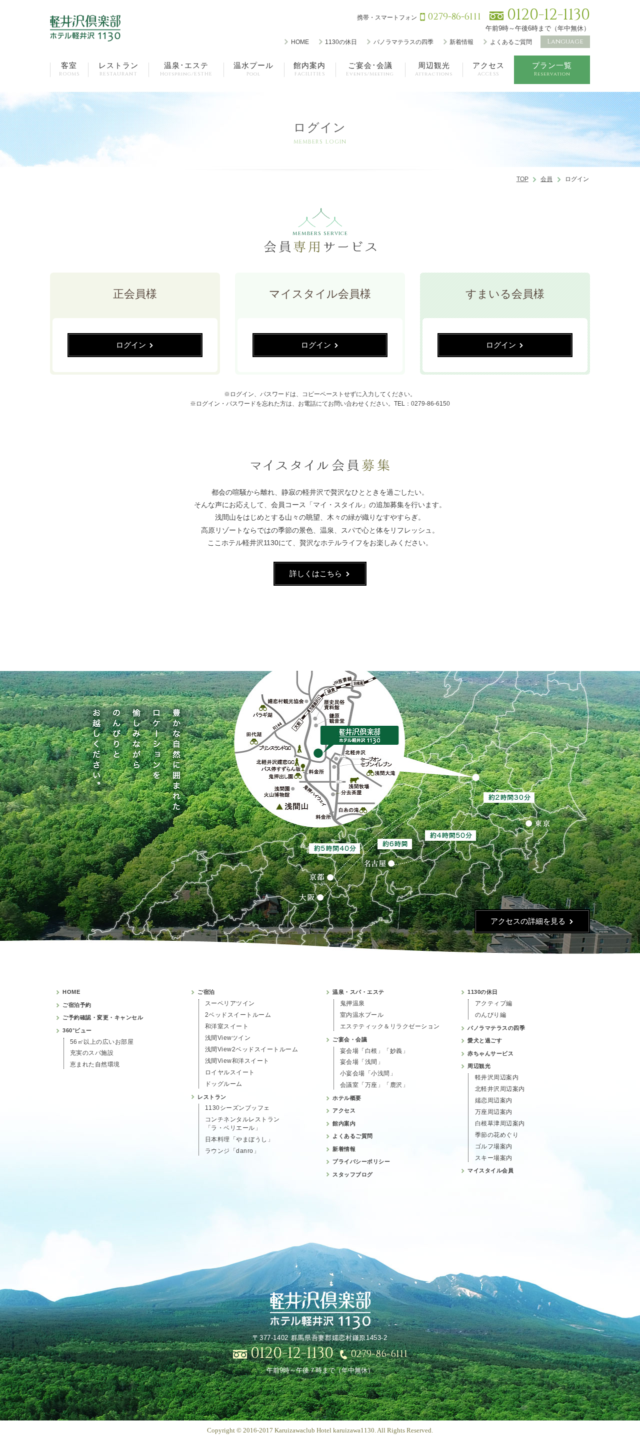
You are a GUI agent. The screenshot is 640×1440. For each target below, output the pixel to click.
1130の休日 (341, 42)
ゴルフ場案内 (493, 1146)
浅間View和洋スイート (237, 1060)
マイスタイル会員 (491, 1170)
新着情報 (462, 42)
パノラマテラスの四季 (404, 42)
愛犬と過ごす (485, 1040)
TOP (522, 179)
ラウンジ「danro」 (232, 1150)
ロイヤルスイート (230, 1072)
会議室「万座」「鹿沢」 (374, 1084)
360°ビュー (77, 1030)
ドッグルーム (223, 1083)
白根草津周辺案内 (500, 1123)
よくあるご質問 (511, 42)
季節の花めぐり (497, 1134)
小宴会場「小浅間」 (368, 1073)
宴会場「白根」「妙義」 (374, 1050)
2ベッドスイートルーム (238, 1014)
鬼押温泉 (352, 1003)
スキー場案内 (493, 1157)
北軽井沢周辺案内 (500, 1088)
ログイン (131, 345)
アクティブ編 (493, 1003)
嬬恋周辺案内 (493, 1100)
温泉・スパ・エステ (358, 992)
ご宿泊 (206, 992)
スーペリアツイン (230, 1003)
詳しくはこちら (316, 574)
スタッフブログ (352, 1174)
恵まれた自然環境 (95, 1064)
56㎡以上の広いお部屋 (102, 1041)
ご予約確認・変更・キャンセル (102, 1017)
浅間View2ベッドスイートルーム (251, 1049)
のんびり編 (490, 1014)
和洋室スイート (227, 1026)
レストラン (212, 1097)
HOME (300, 42)
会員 (546, 179)
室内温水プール (362, 1014)
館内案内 (344, 1123)
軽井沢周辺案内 (497, 1077)
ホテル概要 (347, 1098)
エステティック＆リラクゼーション (390, 1026)
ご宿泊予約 (77, 1005)
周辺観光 (479, 1066)
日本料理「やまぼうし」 (239, 1139)
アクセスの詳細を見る (528, 921)
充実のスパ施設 (92, 1052)
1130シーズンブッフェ (237, 1107)
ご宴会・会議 (349, 1039)
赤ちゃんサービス (491, 1053)
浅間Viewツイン (228, 1037)
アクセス (344, 1110)
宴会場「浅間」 (362, 1061)
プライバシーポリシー (361, 1161)
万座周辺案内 (493, 1111)
